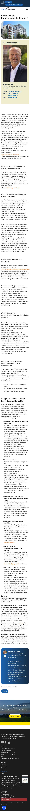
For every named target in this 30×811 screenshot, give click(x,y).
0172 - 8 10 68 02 (10, 755)
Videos (3, 774)
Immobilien (4, 764)
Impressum (4, 791)
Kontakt (8, 2)
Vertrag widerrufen (6, 799)
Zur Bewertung (15, 716)
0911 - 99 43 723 (10, 753)
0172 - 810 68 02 (10, 93)
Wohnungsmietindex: (13, 188)
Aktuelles (4, 768)
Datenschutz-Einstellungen (8, 796)
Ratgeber (4, 772)
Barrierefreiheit (5, 794)
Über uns (4, 770)
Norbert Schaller (14, 651)
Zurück (5, 691)
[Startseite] (8, 8)
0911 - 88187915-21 (12, 92)
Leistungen (4, 766)
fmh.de (21, 623)
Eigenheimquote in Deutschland (10, 155)
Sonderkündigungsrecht (11, 564)
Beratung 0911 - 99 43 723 (15, 4)
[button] (4, 807)
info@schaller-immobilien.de (10, 96)
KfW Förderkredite (9, 543)
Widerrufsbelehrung (6, 797)
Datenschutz (4, 793)
